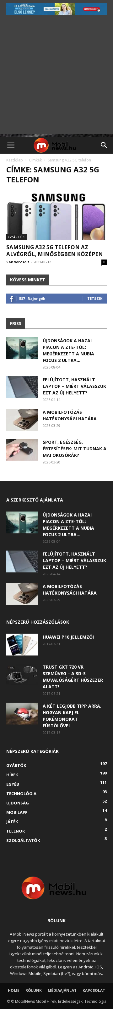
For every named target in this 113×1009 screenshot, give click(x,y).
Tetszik (94, 298)
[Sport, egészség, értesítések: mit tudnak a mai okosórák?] (22, 450)
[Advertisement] (56, 77)
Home (13, 990)
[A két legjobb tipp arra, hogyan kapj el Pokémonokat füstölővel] (22, 714)
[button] (11, 145)
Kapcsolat (94, 990)
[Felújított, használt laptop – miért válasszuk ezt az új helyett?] (22, 387)
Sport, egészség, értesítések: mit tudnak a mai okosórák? (74, 448)
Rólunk (33, 990)
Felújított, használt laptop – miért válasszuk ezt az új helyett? (74, 386)
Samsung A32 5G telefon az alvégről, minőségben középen (54, 251)
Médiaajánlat (62, 990)
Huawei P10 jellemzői (68, 637)
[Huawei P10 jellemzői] (22, 644)
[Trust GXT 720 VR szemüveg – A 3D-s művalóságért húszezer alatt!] (22, 674)
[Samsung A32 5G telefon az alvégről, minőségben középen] (56, 215)
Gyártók (16, 237)
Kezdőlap (14, 160)
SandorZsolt (17, 262)
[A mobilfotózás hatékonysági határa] (22, 420)
